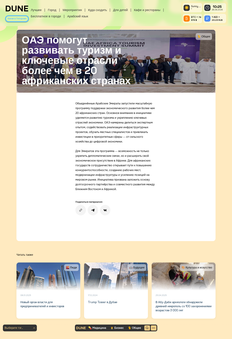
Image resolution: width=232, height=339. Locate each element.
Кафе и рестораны (147, 10)
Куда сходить (97, 10)
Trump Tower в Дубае (102, 302)
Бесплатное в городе (46, 16)
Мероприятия (72, 10)
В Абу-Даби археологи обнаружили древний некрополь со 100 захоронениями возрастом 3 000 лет (184, 306)
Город (52, 10)
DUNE (17, 8)
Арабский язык (77, 16)
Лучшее (36, 10)
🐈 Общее (134, 328)
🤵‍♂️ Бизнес (117, 328)
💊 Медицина (97, 328)
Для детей (120, 10)
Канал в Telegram (17, 18)
